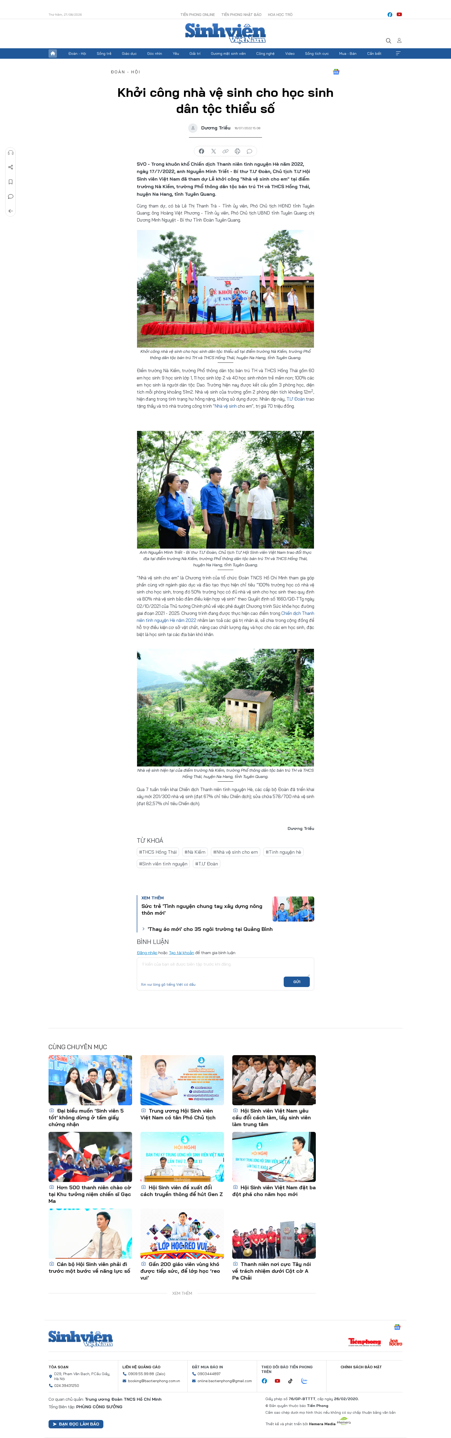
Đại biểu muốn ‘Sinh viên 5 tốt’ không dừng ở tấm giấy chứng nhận (86, 1117)
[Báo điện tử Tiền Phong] (364, 1342)
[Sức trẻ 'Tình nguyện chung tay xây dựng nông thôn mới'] (293, 909)
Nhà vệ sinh (226, 406)
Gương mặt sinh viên (228, 53)
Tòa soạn (58, 1367)
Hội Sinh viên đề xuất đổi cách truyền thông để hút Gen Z (181, 1190)
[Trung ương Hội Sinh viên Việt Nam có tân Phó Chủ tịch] (182, 1080)
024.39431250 (66, 1385)
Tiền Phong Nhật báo (241, 14)
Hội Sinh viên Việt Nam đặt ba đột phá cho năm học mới (274, 1190)
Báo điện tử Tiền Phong (225, 33)
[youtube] (399, 14)
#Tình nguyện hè (283, 852)
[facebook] (390, 14)
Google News (336, 72)
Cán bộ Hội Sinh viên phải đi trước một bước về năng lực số (89, 1267)
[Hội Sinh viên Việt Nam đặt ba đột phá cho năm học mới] (274, 1157)
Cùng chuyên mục (78, 1047)
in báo (237, 151)
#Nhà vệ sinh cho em (235, 852)
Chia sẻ (10, 167)
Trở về (10, 211)
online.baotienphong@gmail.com (225, 1380)
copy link (225, 151)
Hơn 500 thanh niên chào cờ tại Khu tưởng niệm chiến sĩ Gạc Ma (90, 1194)
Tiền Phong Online (197, 14)
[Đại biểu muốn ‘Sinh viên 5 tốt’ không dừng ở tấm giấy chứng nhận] (90, 1080)
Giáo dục (129, 53)
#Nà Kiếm (195, 852)
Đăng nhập (147, 952)
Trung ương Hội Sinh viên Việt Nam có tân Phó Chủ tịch (178, 1114)
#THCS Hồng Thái (158, 852)
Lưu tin (10, 182)
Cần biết (374, 53)
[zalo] (307, 1381)
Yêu (176, 53)
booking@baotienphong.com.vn (154, 1380)
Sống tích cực (317, 53)
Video (290, 53)
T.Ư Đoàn (296, 399)
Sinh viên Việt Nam (81, 1339)
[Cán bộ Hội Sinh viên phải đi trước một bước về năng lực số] (90, 1234)
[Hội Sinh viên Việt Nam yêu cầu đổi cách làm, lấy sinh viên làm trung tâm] (274, 1080)
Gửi (296, 981)
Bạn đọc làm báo (79, 1424)
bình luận (249, 151)
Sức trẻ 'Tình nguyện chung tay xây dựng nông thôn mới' (201, 909)
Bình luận (10, 196)
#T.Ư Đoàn (206, 864)
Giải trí (194, 53)
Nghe (10, 152)
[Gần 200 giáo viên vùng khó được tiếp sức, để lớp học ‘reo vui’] (182, 1234)
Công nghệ (265, 53)
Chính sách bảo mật (361, 1367)
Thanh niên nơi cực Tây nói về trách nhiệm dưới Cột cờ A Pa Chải (271, 1271)
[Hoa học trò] (395, 1342)
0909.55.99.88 (141, 1373)
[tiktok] (293, 1381)
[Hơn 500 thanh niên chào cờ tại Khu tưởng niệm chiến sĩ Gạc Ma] (90, 1157)
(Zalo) (160, 1373)
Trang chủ (53, 53)
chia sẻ (201, 151)
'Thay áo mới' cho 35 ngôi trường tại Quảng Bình (210, 929)
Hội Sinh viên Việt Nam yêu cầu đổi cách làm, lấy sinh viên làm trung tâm (271, 1117)
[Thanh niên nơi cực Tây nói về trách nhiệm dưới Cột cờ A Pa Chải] (274, 1234)
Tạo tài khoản (181, 952)
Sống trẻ (104, 53)
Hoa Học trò (280, 14)
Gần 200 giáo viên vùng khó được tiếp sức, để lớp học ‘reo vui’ (180, 1271)
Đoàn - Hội (77, 53)
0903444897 (209, 1373)
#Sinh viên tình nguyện (163, 864)
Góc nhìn (154, 53)
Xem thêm (398, 53)
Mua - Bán (348, 53)
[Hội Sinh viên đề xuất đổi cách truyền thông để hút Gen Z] (182, 1157)
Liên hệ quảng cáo (141, 1367)
